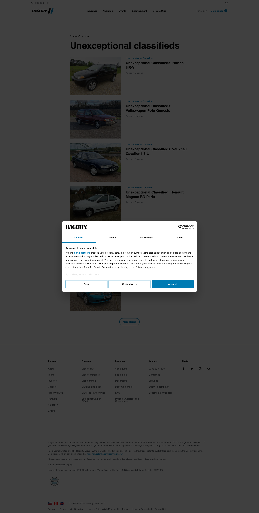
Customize (127, 284)
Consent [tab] (78, 237)
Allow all (172, 284)
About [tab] (180, 237)
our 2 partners (82, 252)
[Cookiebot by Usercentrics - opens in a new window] (180, 227)
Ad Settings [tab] (146, 237)
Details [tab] (112, 237)
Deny (86, 284)
